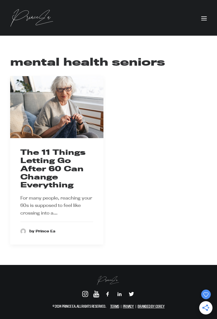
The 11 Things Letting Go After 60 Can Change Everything (53, 168)
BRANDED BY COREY (151, 306)
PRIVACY (128, 306)
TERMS (114, 306)
